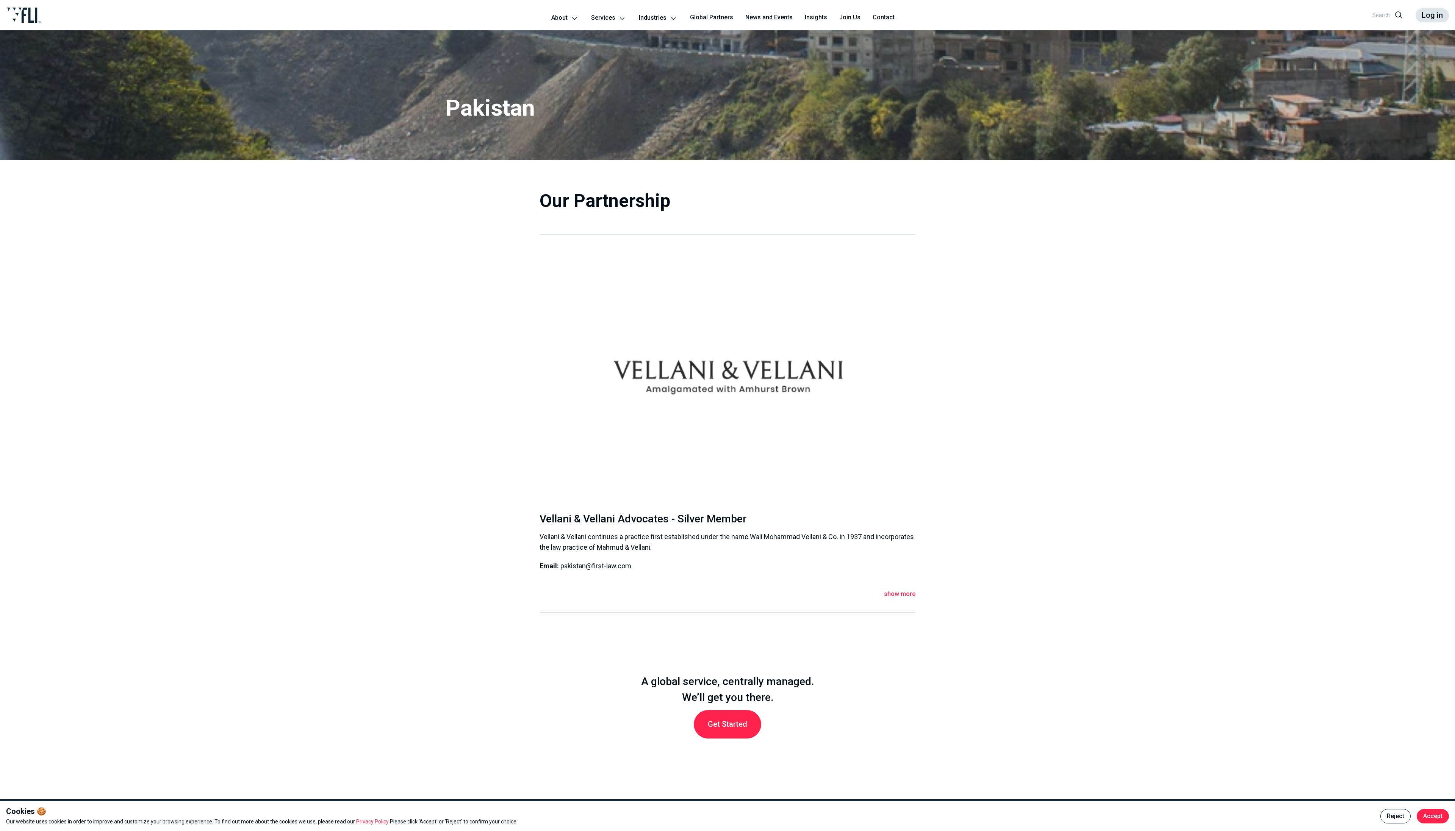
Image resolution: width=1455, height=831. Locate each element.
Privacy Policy (373, 821)
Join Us (849, 17)
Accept (1432, 816)
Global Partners (711, 17)
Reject (1395, 816)
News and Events (769, 17)
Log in (1432, 15)
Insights (816, 17)
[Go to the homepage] (23, 15)
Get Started (727, 724)
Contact (884, 17)
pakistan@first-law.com (595, 566)
